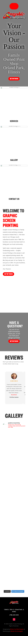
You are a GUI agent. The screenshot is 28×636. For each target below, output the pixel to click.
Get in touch (14, 79)
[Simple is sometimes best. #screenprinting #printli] (14, 497)
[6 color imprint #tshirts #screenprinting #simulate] (14, 542)
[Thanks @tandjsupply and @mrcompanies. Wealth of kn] (14, 438)
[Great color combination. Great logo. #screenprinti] (14, 463)
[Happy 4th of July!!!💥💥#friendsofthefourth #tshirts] (14, 504)
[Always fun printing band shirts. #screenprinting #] (14, 470)
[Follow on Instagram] (14, 619)
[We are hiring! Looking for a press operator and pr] (14, 453)
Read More (14, 394)
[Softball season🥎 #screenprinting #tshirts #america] (14, 475)
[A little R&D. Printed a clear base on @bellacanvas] (14, 551)
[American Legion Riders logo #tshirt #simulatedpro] (14, 481)
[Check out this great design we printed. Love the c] (14, 489)
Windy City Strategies (17, 631)
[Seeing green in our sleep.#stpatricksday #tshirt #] (14, 534)
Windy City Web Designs (17, 629)
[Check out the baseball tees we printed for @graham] (14, 583)
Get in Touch (14, 341)
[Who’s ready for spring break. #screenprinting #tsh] (14, 527)
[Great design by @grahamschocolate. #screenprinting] (14, 511)
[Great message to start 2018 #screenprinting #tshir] (14, 566)
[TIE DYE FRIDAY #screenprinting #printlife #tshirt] (14, 522)
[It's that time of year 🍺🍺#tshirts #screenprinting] (14, 573)
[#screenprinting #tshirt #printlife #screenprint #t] (14, 517)
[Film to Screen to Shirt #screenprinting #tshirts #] (14, 559)
